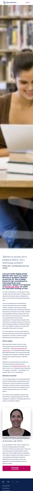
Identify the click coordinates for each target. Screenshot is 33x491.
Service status (6, 488)
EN (8, 482)
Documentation (6, 485)
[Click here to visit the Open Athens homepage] (9, 2)
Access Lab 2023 (12, 287)
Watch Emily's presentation (15, 468)
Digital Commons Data (20, 366)
